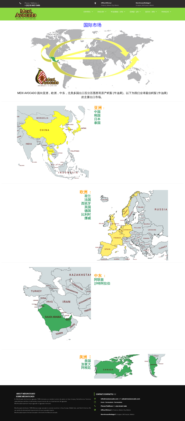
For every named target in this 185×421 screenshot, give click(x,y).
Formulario (109, 402)
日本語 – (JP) (134, 12)
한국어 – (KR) (150, 12)
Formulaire (118, 402)
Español (87, 12)
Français (165, 12)
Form (102, 402)
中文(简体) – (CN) (117, 12)
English (101, 12)
